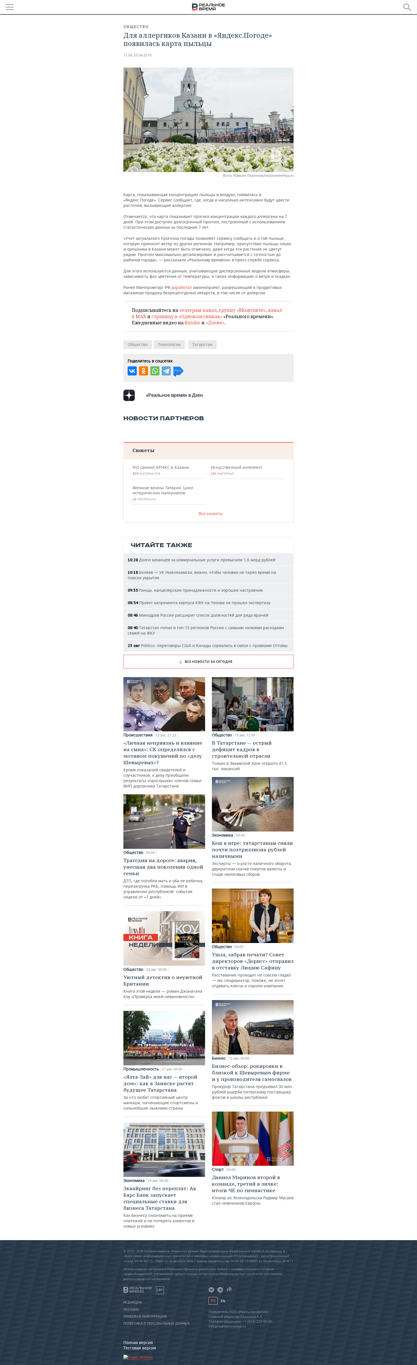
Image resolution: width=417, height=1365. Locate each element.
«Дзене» (215, 323)
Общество (136, 26)
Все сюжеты (211, 513)
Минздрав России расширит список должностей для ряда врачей (198, 615)
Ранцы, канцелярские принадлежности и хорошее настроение (195, 590)
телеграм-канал (198, 310)
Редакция (132, 1303)
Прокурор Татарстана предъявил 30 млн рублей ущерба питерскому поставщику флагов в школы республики (252, 1081)
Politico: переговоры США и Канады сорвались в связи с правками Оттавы (208, 645)
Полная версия (138, 1342)
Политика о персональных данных (156, 1324)
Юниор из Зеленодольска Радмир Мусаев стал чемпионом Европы (253, 1190)
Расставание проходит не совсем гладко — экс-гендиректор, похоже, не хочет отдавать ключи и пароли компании (253, 969)
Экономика (134, 1180)
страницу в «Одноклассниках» (186, 316)
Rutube (192, 323)
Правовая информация (145, 1316)
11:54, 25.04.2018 (137, 55)
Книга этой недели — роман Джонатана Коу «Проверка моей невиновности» (162, 986)
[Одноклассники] (143, 370)
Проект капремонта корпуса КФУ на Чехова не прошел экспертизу (199, 602)
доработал (181, 287)
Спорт (218, 1169)
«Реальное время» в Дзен (174, 395)
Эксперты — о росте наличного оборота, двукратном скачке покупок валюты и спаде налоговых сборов (252, 858)
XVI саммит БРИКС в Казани (160, 470)
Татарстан (202, 344)
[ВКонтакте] (132, 370)
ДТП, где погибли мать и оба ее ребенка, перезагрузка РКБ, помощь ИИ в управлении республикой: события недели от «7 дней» (163, 878)
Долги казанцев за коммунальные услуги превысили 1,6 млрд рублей (201, 559)
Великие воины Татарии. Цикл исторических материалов (162, 493)
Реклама (131, 1310)
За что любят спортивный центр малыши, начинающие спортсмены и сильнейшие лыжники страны (160, 1092)
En (223, 1301)
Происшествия (138, 735)
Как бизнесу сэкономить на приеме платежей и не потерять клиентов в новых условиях (159, 1207)
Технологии (169, 344)
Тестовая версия (139, 1348)
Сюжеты (143, 450)
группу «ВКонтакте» (242, 310)
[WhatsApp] (154, 370)
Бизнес (219, 1058)
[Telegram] (166, 370)
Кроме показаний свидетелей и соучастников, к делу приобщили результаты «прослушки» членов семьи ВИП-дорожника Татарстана (162, 764)
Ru (213, 1301)
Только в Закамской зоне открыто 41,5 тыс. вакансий (249, 755)
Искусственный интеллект (236, 470)
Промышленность (141, 1069)
